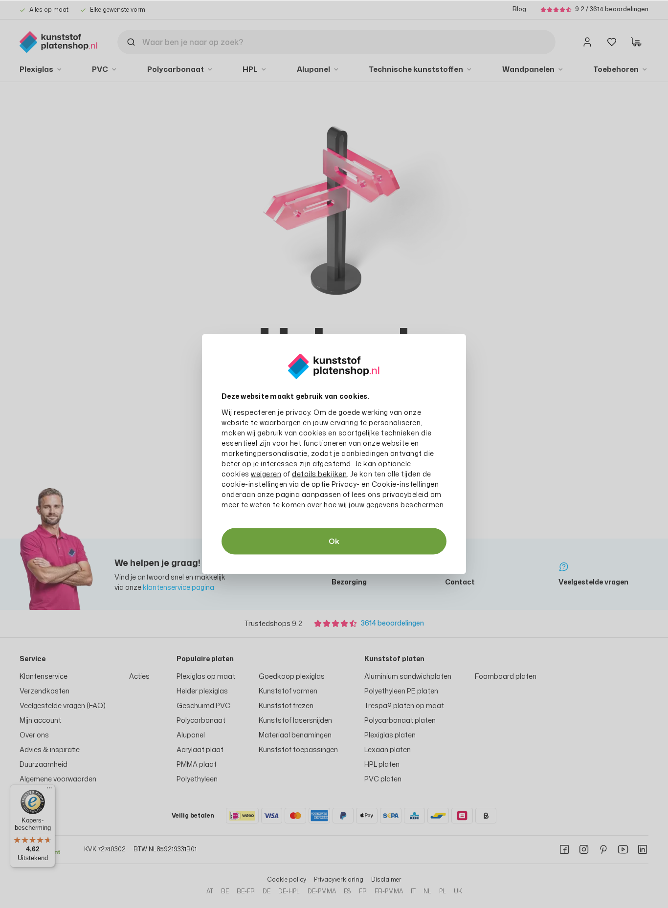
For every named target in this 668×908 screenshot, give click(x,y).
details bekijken (319, 473)
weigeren (266, 473)
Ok (334, 541)
